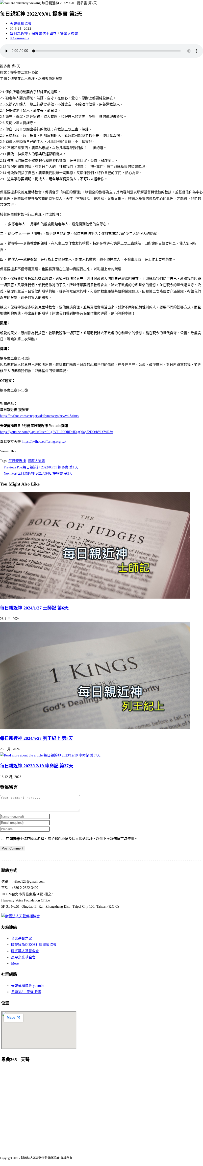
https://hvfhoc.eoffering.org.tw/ (44, 441)
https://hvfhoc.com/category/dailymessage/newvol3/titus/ (39, 416)
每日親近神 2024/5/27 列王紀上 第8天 (36, 738)
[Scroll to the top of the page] (1, 1163)
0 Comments (19, 38)
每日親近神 (19, 33)
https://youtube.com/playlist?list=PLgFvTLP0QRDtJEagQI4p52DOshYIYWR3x (56, 432)
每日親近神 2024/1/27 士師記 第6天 (34, 608)
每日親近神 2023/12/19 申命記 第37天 (36, 765)
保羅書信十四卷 (44, 33)
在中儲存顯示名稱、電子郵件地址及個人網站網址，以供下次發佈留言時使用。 (72, 839)
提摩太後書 (69, 33)
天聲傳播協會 (21, 23)
